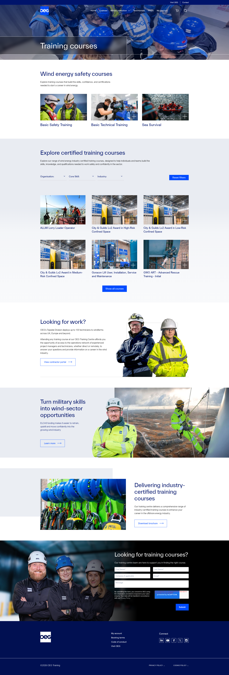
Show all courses (114, 288)
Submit (182, 607)
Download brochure (148, 523)
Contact (185, 2)
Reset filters (179, 177)
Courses (103, 10)
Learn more (49, 443)
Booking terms (118, 637)
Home (93, 10)
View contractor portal (55, 362)
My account (162, 10)
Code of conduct (119, 641)
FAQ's (151, 10)
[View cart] (177, 10)
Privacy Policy (125, 598)
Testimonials (139, 10)
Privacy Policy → (157, 665)
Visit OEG (174, 2)
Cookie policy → (181, 665)
